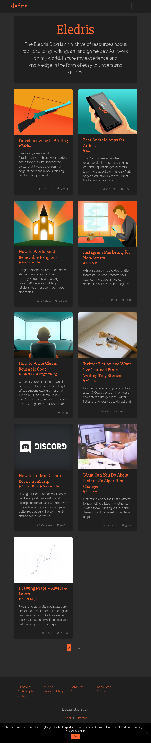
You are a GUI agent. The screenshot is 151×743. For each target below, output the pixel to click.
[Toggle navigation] (136, 6)
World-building (31, 262)
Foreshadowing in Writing (43, 141)
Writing (26, 145)
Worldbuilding (53, 691)
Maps (33, 599)
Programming (48, 374)
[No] (146, 733)
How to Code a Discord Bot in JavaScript (40, 478)
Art (88, 150)
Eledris (18, 6)
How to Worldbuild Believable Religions (38, 254)
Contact (102, 691)
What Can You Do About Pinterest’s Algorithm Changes (106, 480)
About (21, 696)
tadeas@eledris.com (75, 709)
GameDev (27, 374)
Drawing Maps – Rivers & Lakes (43, 591)
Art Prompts (25, 691)
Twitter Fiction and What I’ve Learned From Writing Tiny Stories (107, 369)
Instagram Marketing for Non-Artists (106, 255)
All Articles (24, 687)
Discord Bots (29, 486)
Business (91, 263)
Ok (75, 736)
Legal (67, 718)
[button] (59, 647)
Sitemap (82, 718)
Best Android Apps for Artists (103, 143)
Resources (104, 687)
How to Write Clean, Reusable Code (38, 366)
